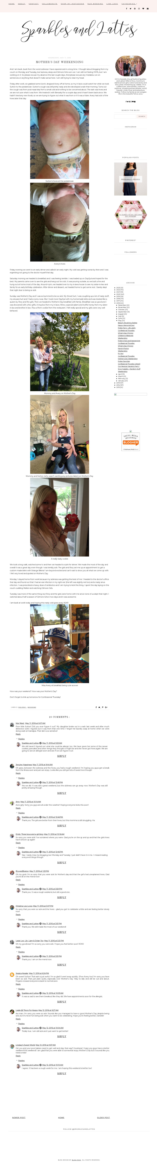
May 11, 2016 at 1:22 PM (39, 871)
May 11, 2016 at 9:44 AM (43, 765)
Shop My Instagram (72, 4)
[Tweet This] (99, 707)
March (120, 376)
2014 (118, 385)
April (120, 374)
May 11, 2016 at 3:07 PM (43, 906)
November (122, 307)
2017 (118, 301)
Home (12, 4)
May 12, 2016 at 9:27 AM (48, 1010)
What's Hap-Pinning (125, 333)
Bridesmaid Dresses (130, 179)
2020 (118, 294)
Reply (18, 734)
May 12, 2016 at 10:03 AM (52, 993)
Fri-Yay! (120, 353)
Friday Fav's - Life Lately (127, 328)
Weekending (122, 338)
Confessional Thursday (126, 330)
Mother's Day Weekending (127, 359)
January (121, 381)
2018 (118, 299)
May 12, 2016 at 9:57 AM (46, 1045)
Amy (18, 802)
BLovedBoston (22, 871)
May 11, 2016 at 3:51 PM (52, 924)
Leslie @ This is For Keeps (27, 1010)
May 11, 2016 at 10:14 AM (30, 802)
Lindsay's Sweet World (25, 1045)
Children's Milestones (125, 335)
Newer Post (19, 1117)
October (121, 310)
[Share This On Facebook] (96, 707)
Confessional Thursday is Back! (129, 364)
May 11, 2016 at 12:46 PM (52, 817)
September (122, 312)
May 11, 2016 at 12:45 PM (52, 782)
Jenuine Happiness (24, 765)
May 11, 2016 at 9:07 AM (35, 723)
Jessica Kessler (22, 973)
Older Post (103, 1117)
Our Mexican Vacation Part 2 (128, 366)
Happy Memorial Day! (126, 325)
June (120, 318)
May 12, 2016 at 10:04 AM (53, 1028)
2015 (118, 383)
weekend (32, 707)
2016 (118, 303)
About (22, 4)
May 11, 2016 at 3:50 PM (52, 889)
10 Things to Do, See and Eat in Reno (130, 215)
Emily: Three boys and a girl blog (29, 834)
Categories (129, 4)
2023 (118, 288)
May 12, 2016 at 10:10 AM (52, 1065)
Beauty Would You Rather (127, 323)
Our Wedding (95, 4)
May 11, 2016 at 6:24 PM (39, 973)
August (121, 314)
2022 (118, 290)
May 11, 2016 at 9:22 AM (52, 743)
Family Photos (123, 348)
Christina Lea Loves (24, 906)
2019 (118, 296)
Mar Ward (20, 723)
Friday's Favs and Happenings (129, 341)
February (121, 378)
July (120, 316)
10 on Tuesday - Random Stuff (129, 369)
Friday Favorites (124, 361)
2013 (118, 387)
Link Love (112, 4)
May (120, 320)
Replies (21, 739)
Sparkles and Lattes (30, 743)
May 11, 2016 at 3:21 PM (54, 941)
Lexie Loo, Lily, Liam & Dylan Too (30, 941)
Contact (34, 4)
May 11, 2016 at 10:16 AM (54, 834)
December (122, 305)
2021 (118, 292)
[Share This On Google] (106, 707)
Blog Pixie (76, 1160)
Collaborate (50, 4)
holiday (22, 707)
